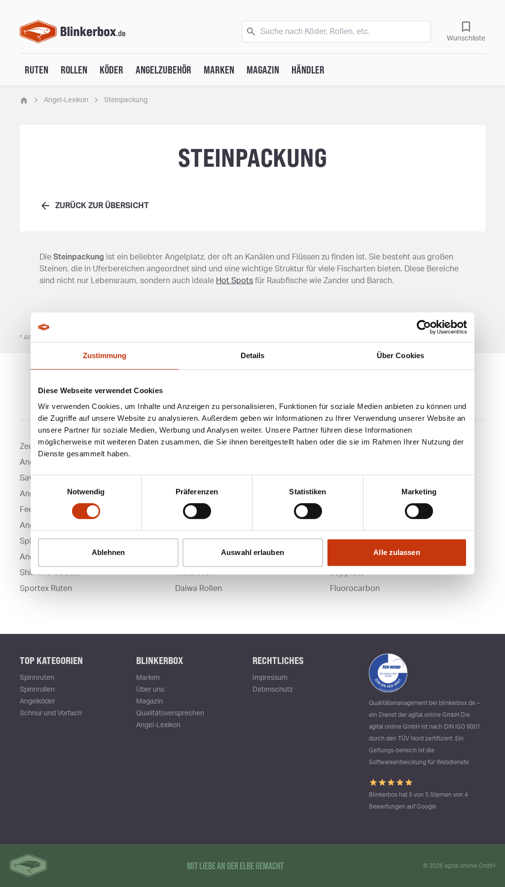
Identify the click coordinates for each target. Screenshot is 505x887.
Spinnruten (37, 677)
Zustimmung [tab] (105, 355)
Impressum (270, 677)
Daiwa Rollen (198, 588)
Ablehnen (108, 552)
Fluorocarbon (355, 588)
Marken (219, 69)
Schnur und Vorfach (51, 713)
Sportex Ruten (46, 588)
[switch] (197, 511)
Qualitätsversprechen (170, 713)
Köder (111, 69)
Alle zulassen (396, 552)
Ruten (36, 69)
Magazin (263, 69)
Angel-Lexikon (66, 100)
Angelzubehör (163, 69)
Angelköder (37, 701)
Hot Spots (234, 281)
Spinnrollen (37, 689)
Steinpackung (125, 100)
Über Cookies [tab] (400, 355)
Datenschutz (272, 689)
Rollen (74, 69)
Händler (308, 69)
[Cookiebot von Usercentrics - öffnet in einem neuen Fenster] (424, 327)
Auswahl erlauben (252, 552)
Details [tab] (253, 355)
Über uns (150, 689)
